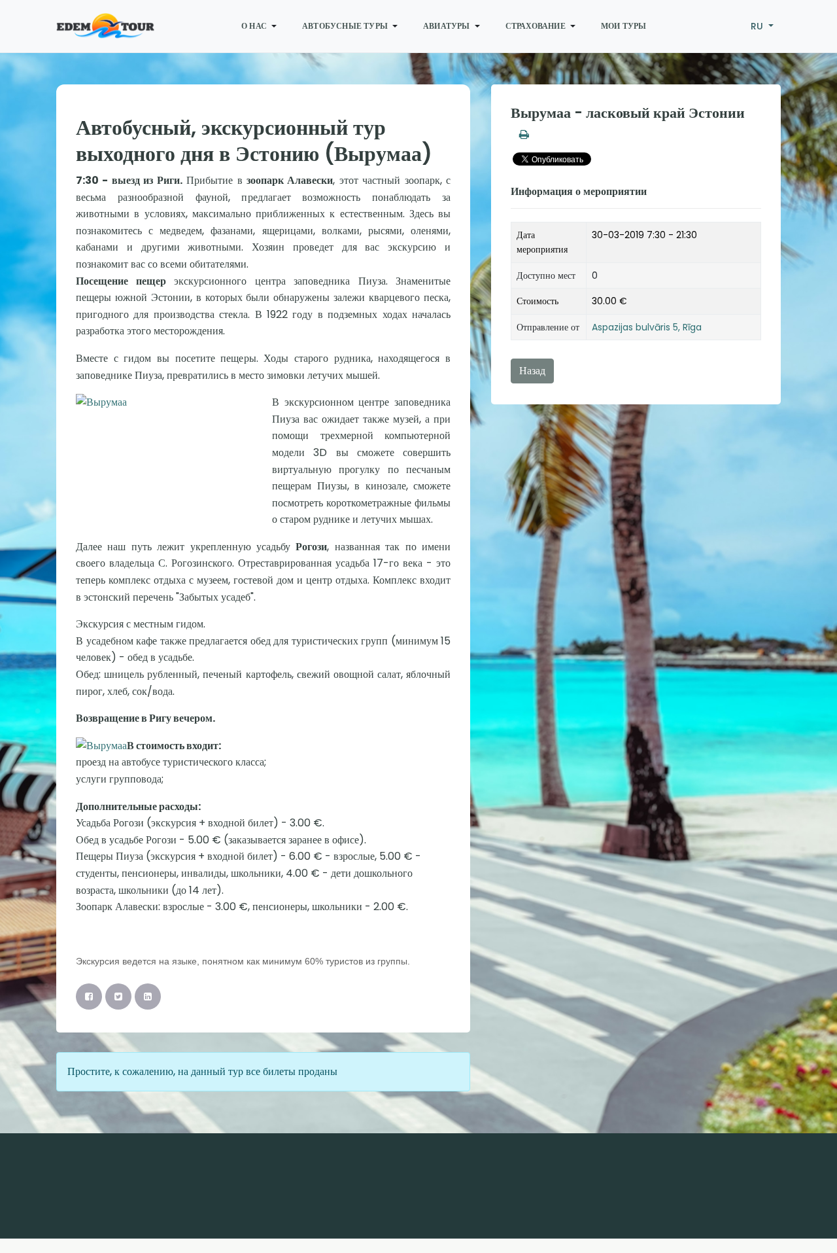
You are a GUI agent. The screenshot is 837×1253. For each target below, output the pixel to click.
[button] (261, 26)
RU (758, 26)
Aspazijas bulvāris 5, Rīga (647, 327)
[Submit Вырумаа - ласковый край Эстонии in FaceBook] (89, 996)
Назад (532, 370)
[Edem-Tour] (105, 26)
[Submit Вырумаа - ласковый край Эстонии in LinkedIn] (148, 996)
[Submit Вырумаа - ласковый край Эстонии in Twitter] (118, 996)
